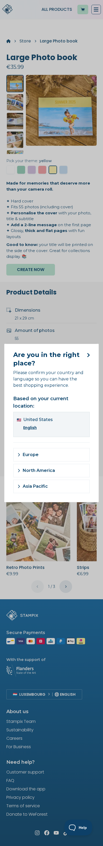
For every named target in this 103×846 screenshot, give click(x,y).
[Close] (87, 355)
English (30, 427)
